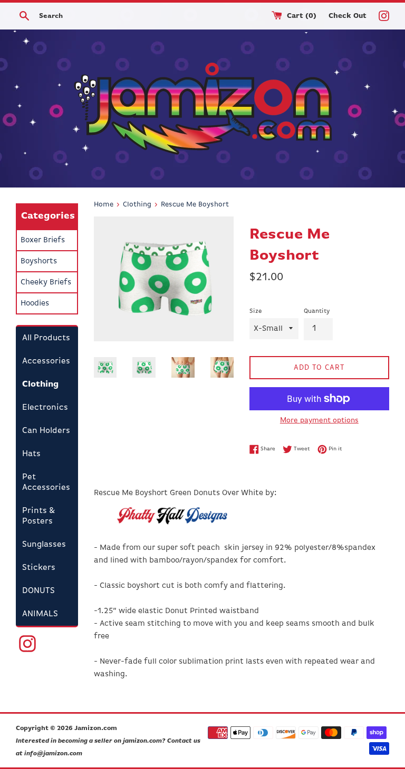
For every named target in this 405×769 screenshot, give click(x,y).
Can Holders (46, 431)
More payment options (319, 420)
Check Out (349, 16)
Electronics (45, 407)
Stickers (38, 568)
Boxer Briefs (43, 240)
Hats (31, 454)
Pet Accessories (46, 482)
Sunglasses (44, 544)
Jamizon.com (95, 728)
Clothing (40, 384)
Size (255, 311)
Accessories (46, 361)
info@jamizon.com (53, 754)
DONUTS (38, 591)
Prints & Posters (38, 516)
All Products (46, 338)
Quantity (317, 311)
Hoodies (35, 303)
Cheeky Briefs (46, 282)
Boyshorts (39, 261)
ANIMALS (40, 614)
